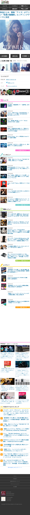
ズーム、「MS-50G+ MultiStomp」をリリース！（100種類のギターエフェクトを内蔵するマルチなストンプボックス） (16, 435)
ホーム (15, 476)
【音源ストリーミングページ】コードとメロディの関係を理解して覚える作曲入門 (18, 294)
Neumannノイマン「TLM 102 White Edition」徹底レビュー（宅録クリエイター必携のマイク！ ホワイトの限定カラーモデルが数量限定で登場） (18, 231)
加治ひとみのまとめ (11, 79)
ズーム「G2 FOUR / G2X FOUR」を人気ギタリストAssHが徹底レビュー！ (18, 191)
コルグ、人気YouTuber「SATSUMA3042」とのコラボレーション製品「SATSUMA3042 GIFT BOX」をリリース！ (18, 114)
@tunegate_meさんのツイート (15, 467)
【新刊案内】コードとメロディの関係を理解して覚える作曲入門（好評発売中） (18, 286)
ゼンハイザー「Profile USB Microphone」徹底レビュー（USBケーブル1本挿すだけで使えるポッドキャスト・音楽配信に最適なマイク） (18, 239)
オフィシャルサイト (12, 86)
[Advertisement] (15, 325)
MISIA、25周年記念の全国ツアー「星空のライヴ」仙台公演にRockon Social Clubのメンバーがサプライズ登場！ (18, 130)
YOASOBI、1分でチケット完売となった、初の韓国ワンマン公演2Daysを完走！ (18, 145)
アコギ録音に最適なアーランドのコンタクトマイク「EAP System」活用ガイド (18, 247)
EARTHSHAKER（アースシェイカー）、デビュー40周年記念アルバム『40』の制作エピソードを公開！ (18, 168)
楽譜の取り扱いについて (15, 481)
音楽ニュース (11, 82)
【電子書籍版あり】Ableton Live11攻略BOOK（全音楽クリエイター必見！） (18, 302)
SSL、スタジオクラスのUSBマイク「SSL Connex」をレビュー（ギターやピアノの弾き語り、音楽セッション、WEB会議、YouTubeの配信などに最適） (18, 256)
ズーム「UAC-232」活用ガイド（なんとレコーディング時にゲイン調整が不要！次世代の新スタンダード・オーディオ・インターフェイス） (18, 215)
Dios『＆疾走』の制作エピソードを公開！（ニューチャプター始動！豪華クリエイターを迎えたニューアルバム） (18, 176)
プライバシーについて (15, 484)
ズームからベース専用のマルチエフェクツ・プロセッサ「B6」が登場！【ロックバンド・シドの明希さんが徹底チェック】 (18, 200)
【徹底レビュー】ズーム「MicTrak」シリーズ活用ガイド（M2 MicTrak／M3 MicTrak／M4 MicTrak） (18, 223)
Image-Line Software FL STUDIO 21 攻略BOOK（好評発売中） (17, 278)
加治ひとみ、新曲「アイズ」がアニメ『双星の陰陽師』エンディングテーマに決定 (15, 14)
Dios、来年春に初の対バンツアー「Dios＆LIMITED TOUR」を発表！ (17, 121)
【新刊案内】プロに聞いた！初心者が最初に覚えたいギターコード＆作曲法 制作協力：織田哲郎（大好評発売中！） (18, 271)
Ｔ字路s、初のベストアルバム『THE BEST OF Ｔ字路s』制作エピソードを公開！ (18, 160)
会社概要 (15, 486)
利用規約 (15, 478)
